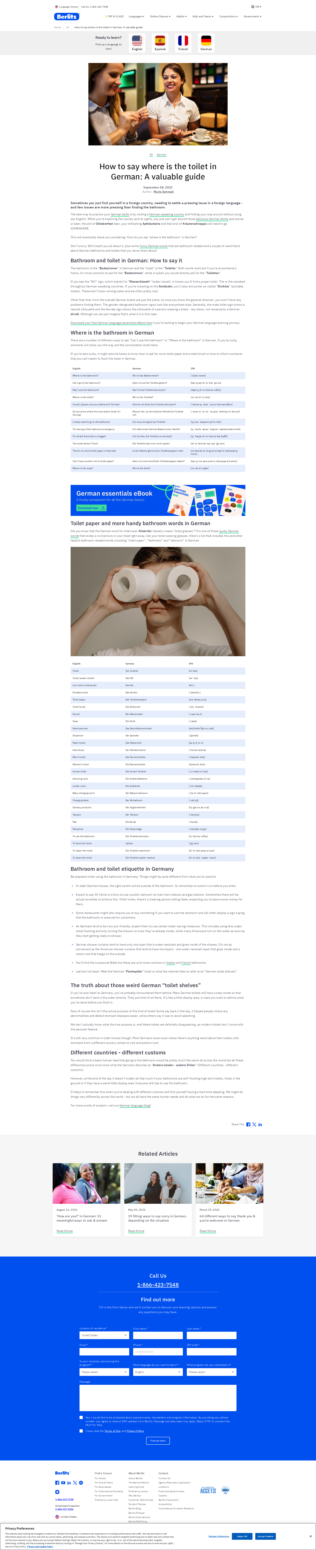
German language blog (134, 1105)
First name (140, 1328)
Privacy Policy (135, 1431)
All (67, 27)
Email (83, 1345)
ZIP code (193, 1345)
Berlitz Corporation (168, 1499)
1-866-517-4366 (64, 1509)
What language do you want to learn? (156, 1364)
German (161, 154)
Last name (194, 1328)
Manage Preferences (219, 1536)
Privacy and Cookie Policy (40, 1546)
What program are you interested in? (209, 1364)
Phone (138, 1345)
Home (57, 27)
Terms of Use (113, 1431)
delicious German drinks (212, 219)
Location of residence (93, 1328)
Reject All (242, 1536)
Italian (170, 963)
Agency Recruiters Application (174, 1482)
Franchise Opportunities (171, 1491)
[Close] (310, 1536)
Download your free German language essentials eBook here (111, 323)
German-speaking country (166, 214)
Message (84, 1381)
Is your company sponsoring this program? (99, 1363)
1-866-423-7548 (158, 1284)
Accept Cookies (265, 1536)
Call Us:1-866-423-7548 (94, 6)
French (186, 963)
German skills (120, 214)
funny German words (154, 246)
